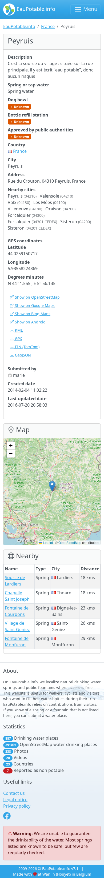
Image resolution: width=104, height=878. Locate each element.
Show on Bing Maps (32, 313)
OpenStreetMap (69, 542)
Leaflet (47, 542)
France (48, 26)
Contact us (14, 793)
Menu (89, 9)
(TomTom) (27, 346)
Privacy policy (16, 806)
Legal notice (15, 800)
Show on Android (30, 321)
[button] (52, 486)
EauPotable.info (35, 9)
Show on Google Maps (34, 305)
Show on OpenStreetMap (37, 297)
